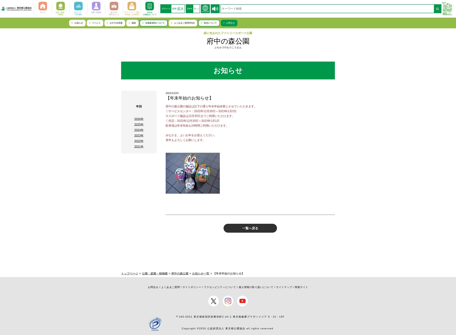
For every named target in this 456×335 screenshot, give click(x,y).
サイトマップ (284, 287)
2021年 (139, 146)
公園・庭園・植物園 (155, 273)
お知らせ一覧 (200, 273)
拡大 (180, 8)
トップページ (129, 273)
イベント (96, 23)
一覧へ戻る (250, 228)
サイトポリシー (192, 287)
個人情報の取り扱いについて (256, 287)
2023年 (139, 135)
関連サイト (301, 287)
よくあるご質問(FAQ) (184, 23)
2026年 (139, 119)
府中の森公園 (228, 41)
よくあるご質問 (170, 287)
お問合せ (230, 23)
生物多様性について (155, 23)
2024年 (139, 130)
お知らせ (78, 23)
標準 (174, 8)
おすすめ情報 (116, 23)
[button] (215, 9)
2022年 (139, 141)
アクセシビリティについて (220, 287)
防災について (210, 23)
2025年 (139, 124)
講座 (134, 23)
